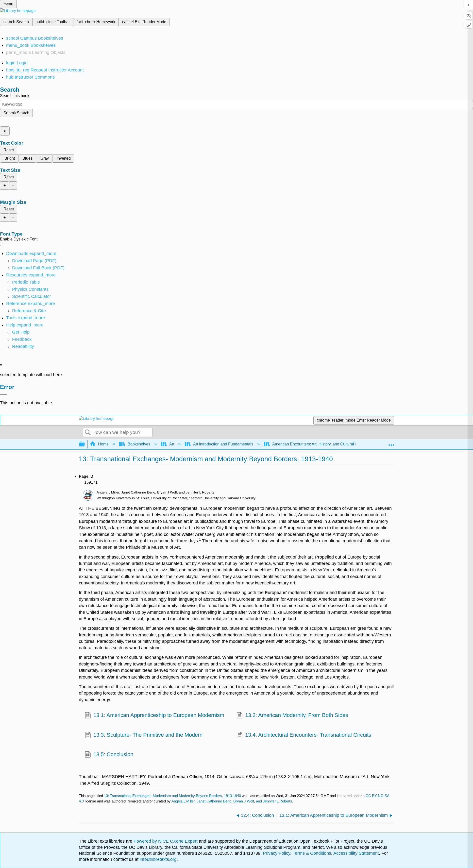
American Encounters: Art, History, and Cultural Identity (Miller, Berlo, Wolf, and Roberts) (348, 444)
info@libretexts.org (157, 859)
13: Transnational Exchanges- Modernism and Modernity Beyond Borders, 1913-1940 (172, 796)
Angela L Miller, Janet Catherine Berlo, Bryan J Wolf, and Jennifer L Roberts (231, 801)
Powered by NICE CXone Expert (166, 841)
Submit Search (16, 113)
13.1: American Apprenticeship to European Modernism (158, 715)
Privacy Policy (276, 853)
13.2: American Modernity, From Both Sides (296, 715)
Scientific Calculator (31, 296)
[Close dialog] (3, 394)
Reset (8, 150)
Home (103, 444)
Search (88, 432)
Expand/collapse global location (391, 442)
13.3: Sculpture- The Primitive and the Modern (148, 735)
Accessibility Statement (356, 853)
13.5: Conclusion (113, 754)
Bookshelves (139, 444)
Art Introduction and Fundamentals (223, 444)
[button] (22, 339)
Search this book (14, 96)
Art (171, 444)
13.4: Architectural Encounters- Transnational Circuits (308, 735)
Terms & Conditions (312, 853)
